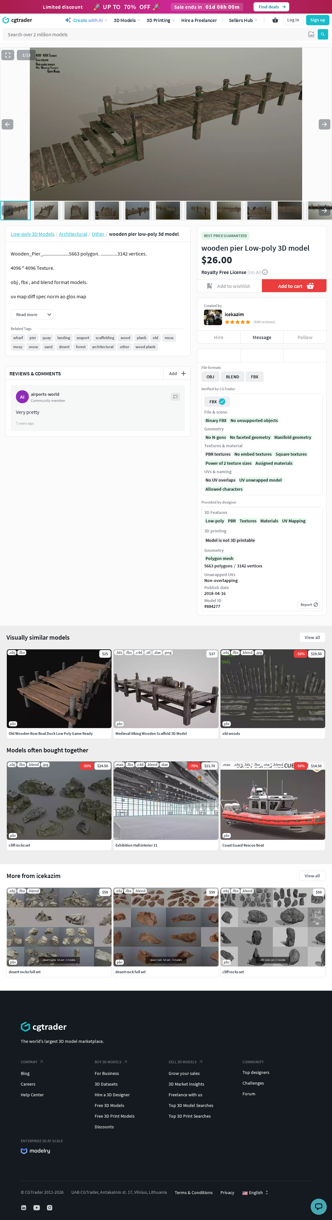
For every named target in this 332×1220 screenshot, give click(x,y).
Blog (25, 1073)
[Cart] (275, 20)
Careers (28, 1084)
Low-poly (215, 521)
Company (29, 1061)
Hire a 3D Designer (112, 1095)
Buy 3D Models (108, 1061)
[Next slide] (324, 124)
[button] (311, 34)
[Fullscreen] (7, 55)
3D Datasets (106, 1084)
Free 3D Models (109, 1105)
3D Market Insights (186, 1084)
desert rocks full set (25, 971)
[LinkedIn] (24, 1207)
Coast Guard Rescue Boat (243, 845)
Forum (249, 1094)
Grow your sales (184, 1073)
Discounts (104, 1127)
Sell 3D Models (183, 1061)
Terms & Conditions (194, 1192)
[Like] (219, 355)
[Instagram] (50, 1207)
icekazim (234, 314)
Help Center (32, 1095)
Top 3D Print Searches (190, 1116)
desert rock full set (130, 971)
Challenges (253, 1083)
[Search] (323, 34)
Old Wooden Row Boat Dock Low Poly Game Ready (51, 733)
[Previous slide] (7, 124)
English (252, 1193)
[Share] (304, 355)
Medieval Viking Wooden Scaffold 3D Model (151, 733)
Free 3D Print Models (115, 1116)
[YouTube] (37, 1207)
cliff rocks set (233, 971)
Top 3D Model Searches (191, 1105)
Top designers (256, 1072)
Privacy (227, 1192)
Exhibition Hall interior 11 (136, 845)
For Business (107, 1073)
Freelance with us (185, 1095)
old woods (231, 733)
